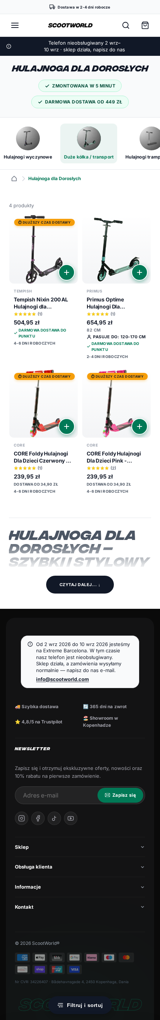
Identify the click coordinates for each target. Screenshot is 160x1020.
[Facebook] (38, 818)
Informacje (28, 887)
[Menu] (15, 25)
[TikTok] (54, 818)
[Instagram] (21, 818)
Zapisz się (124, 795)
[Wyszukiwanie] (126, 25)
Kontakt (24, 907)
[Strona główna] (14, 178)
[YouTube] (70, 818)
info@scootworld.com (62, 679)
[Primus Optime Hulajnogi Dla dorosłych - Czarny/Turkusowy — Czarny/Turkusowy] (116, 290)
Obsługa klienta (33, 867)
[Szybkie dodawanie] (66, 272)
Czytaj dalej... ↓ (80, 584)
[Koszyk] (145, 25)
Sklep (22, 847)
